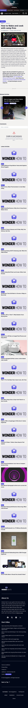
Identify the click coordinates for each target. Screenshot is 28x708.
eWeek (5, 695)
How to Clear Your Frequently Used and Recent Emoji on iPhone (14, 649)
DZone (14, 698)
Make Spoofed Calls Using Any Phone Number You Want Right (14, 653)
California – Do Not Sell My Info (8, 671)
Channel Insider (20, 695)
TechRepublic (21, 691)
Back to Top (5, 682)
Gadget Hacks (10, 10)
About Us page (19, 613)
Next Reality (16, 10)
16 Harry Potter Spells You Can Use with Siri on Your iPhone (13, 636)
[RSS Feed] (20, 617)
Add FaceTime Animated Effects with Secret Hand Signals (12, 642)
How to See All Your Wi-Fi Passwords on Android (12, 625)
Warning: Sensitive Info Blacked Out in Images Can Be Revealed (13, 656)
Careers (6, 674)
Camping (14, 7)
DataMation (11, 695)
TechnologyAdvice (12, 691)
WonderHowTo (3, 10)
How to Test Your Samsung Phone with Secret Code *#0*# (13, 645)
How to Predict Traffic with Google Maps (10, 639)
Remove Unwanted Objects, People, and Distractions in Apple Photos (14, 629)
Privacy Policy (4, 667)
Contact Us (4, 669)
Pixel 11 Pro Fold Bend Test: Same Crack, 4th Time (14, 380)
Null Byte (22, 10)
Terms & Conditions (6, 664)
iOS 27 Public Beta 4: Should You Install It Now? (13, 574)
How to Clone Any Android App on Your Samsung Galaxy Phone (14, 632)
